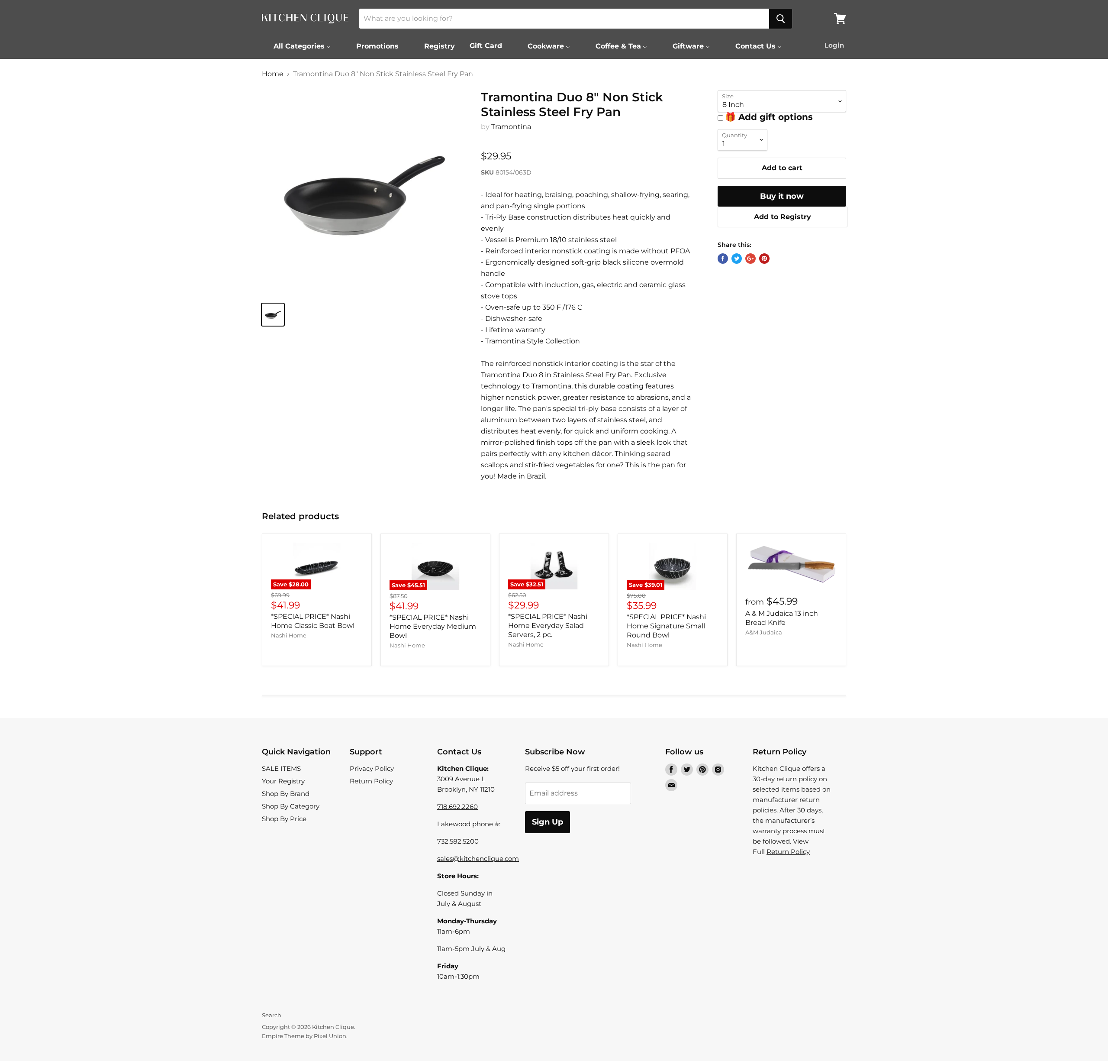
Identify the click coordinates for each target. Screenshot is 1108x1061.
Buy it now (782, 196)
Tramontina (511, 127)
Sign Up (547, 822)
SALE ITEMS (281, 768)
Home (272, 74)
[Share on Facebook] (723, 258)
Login (834, 45)
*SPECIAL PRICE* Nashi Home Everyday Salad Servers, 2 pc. (547, 625)
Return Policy (371, 781)
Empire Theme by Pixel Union (304, 1035)
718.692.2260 (457, 806)
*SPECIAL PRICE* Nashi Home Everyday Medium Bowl (433, 626)
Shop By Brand (285, 793)
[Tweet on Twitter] (736, 258)
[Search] (780, 19)
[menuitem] (296, 45)
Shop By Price (284, 819)
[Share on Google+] (750, 258)
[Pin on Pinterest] (764, 258)
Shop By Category (290, 806)
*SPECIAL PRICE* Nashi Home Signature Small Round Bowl (666, 626)
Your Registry (283, 781)
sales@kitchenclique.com (478, 858)
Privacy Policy (372, 768)
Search (271, 1015)
